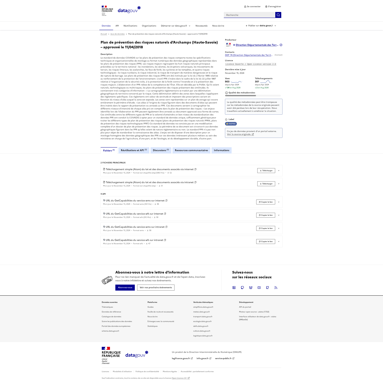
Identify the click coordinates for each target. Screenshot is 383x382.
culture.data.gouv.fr (201, 331)
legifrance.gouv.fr (181, 358)
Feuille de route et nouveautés (160, 311)
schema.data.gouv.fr (110, 331)
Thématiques (107, 307)
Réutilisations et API (134, 150)
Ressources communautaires (191, 150)
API (117, 25)
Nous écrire (218, 25)
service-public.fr (223, 358)
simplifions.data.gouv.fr (203, 307)
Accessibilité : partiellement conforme (197, 371)
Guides (150, 307)
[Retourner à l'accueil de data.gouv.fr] (129, 10)
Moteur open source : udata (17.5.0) (254, 311)
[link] (252, 7)
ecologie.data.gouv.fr (202, 321)
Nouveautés (202, 25)
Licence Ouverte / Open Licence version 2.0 (251, 64)
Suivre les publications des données (117, 321)
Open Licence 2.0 (179, 378)
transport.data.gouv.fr (202, 316)
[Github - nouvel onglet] (267, 288)
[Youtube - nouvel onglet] (259, 288)
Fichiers (109, 150)
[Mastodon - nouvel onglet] (242, 288)
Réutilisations (130, 25)
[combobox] (252, 15)
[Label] (226, 119)
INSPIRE (232, 123)
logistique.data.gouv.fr (203, 335)
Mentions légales (170, 371)
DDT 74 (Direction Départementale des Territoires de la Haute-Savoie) (249, 55)
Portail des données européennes (116, 326)
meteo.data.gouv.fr (201, 311)
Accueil (104, 34)
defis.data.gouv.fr (200, 326)
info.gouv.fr (203, 358)
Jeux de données (118, 34)
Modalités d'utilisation (122, 371)
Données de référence (111, 311)
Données (106, 25)
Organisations (149, 25)
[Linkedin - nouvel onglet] (234, 288)
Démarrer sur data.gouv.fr (174, 25)
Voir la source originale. (239, 134)
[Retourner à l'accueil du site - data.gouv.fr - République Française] (137, 355)
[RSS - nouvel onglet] (276, 288)
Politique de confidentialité (147, 371)
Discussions (161, 150)
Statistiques (153, 326)
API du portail (245, 307)
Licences (105, 371)
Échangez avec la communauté (161, 321)
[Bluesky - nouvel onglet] (251, 288)
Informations (221, 150)
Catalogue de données (111, 316)
